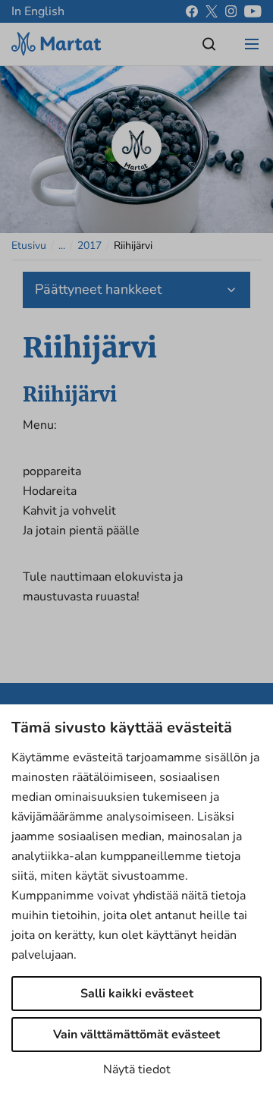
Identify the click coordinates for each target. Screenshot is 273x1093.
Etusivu (28, 245)
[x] (212, 11)
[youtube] (253, 11)
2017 (89, 245)
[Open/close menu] (252, 44)
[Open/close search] (209, 44)
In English (37, 11)
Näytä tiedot (137, 1069)
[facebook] (192, 11)
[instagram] (231, 11)
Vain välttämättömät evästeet (136, 1034)
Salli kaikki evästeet (136, 993)
